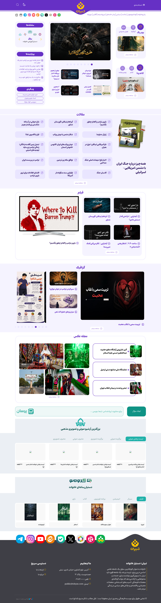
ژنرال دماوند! (101, 134)
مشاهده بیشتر (129, 55)
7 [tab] (71, 64)
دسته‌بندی (138, 5)
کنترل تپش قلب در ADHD (87, 90)
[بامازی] (25, 34)
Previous (108, 42)
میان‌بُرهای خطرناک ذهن (64, 312)
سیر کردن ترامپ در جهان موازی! (62, 289)
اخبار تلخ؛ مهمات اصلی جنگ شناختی (95, 161)
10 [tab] (15, 327)
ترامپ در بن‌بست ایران (30, 160)
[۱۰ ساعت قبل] (136, 388)
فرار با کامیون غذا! (32, 134)
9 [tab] (18, 327)
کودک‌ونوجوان (132, 14)
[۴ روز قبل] (127, 205)
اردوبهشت (41, 524)
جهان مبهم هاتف (106, 524)
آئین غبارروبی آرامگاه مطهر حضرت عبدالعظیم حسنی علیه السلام (113, 351)
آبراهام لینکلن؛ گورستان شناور (63, 123)
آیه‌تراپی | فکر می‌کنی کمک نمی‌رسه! (98, 245)
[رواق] (30, 32)
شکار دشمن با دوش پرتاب (63, 134)
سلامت (124, 14)
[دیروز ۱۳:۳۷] (80, 41)
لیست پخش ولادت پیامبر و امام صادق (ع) (136, 465)
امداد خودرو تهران (30, 98)
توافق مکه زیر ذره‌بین (65, 160)
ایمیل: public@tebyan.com (77, 584)
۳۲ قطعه (53, 464)
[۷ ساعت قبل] (70, 74)
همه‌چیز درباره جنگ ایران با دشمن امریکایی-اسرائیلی (131, 168)
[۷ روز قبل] (63, 278)
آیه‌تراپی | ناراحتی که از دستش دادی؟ (130, 218)
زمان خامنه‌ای (110, 14)
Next (52, 42)
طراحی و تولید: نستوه (22, 599)
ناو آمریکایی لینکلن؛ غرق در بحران (95, 146)
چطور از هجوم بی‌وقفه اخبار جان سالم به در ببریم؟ (55, 74)
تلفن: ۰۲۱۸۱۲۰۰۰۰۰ (82, 579)
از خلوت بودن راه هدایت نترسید (30, 66)
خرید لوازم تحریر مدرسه (30, 94)
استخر (76, 524)
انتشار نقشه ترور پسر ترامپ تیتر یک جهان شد (28, 61)
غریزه (142, 524)
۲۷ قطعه (19, 464)
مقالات (80, 114)
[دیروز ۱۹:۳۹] (31, 381)
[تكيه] (20, 34)
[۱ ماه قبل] (131, 84)
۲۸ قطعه (119, 464)
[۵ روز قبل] (97, 205)
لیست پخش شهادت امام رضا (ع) (69, 465)
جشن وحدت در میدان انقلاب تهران (113, 388)
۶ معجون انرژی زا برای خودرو (55, 90)
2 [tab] (88, 64)
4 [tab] (81, 64)
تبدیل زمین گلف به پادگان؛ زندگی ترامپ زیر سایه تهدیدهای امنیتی (29, 147)
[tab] (140, 29)
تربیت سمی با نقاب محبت (129, 324)
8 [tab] (67, 64)
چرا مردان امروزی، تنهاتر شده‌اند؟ (86, 73)
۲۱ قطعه (86, 464)
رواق (30, 38)
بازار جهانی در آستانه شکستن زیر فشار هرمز (30, 123)
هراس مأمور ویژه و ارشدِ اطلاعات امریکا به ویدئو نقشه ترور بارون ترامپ (29, 71)
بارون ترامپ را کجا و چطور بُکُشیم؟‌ (96, 123)
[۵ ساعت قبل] (136, 351)
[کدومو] (35, 34)
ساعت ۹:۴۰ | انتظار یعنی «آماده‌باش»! (129, 245)
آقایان (95, 14)
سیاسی (118, 14)
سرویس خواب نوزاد (30, 102)
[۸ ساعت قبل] (136, 370)
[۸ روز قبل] (63, 301)
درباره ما (41, 574)
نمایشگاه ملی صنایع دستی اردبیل (114, 369)
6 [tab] (74, 64)
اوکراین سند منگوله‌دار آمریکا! (64, 174)
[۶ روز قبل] (131, 43)
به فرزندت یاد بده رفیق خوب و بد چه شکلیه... (29, 78)
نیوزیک (89, 14)
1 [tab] (92, 64)
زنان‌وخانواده (141, 14)
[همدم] (39, 34)
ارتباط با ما (40, 569)
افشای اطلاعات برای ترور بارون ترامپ (30, 174)
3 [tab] (85, 64)
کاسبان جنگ (101, 172)
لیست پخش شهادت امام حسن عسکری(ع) (102, 465)
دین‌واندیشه (101, 14)
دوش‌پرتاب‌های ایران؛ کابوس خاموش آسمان (62, 146)
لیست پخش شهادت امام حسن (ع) (35, 465)
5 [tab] (78, 64)
